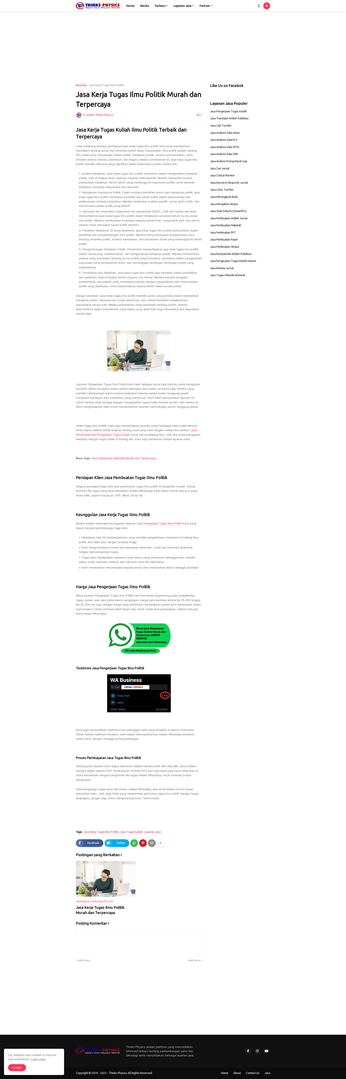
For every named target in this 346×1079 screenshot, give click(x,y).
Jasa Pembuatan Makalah (225, 225)
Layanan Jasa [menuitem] (182, 5)
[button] (258, 5)
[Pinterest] (143, 843)
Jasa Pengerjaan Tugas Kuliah (228, 111)
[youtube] (266, 1051)
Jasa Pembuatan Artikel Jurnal (228, 218)
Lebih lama (194, 960)
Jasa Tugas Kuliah (131, 831)
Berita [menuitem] (144, 5)
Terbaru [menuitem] (159, 5)
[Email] (152, 843)
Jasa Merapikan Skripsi (224, 204)
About (237, 1073)
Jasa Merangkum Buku (224, 196)
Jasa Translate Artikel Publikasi (229, 118)
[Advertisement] (173, 48)
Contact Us (253, 1073)
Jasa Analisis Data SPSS (224, 147)
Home (224, 1073)
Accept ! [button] (17, 1067)
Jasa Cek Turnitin (220, 125)
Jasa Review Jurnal (222, 268)
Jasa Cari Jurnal (219, 168)
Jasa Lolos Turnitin (221, 189)
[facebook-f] (248, 1051)
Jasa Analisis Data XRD (224, 154)
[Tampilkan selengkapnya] (160, 843)
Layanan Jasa (152, 831)
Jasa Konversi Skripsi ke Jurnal (229, 182)
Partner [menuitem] (204, 5)
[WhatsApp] (134, 843)
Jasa (267, 1073)
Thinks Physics (118, 1073)
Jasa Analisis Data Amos (225, 132)
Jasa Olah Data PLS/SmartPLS (228, 211)
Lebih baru (84, 960)
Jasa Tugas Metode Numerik (227, 275)
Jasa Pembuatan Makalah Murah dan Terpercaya (123, 458)
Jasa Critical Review (222, 175)
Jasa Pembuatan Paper (224, 239)
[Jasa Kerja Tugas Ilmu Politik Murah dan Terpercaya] (106, 879)
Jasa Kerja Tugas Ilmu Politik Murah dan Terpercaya (100, 910)
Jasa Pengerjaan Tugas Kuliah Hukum (233, 261)
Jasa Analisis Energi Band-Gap (228, 161)
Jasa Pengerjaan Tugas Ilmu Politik (159, 523)
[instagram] (257, 1051)
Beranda (81, 85)
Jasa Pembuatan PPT (223, 232)
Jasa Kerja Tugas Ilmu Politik (106, 85)
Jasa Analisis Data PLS (223, 139)
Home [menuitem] (130, 5)
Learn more (38, 1059)
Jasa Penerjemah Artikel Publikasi (230, 254)
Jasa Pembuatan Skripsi (224, 246)
